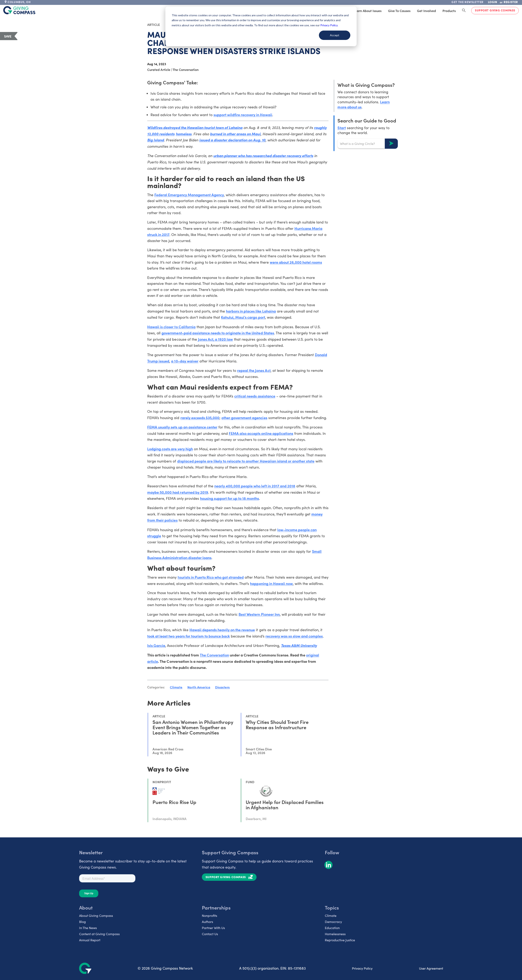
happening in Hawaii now (271, 583)
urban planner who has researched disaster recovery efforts (263, 155)
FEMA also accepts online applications (261, 433)
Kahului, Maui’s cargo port (243, 317)
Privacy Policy (362, 968)
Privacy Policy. (329, 25)
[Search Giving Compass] (464, 10)
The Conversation (214, 654)
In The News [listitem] (88, 928)
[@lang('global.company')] (19, 10)
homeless (183, 133)
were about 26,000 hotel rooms (296, 262)
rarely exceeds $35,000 (199, 417)
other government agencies (244, 417)
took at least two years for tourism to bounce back (188, 636)
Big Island (155, 139)
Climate (176, 687)
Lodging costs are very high (170, 448)
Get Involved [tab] (426, 10)
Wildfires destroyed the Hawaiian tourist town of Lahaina (194, 127)
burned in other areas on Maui (235, 133)
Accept (334, 35)
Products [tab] (449, 10)
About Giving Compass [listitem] (96, 915)
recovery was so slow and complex (294, 636)
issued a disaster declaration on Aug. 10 (232, 139)
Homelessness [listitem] (335, 934)
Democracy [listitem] (333, 921)
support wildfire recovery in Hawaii (242, 114)
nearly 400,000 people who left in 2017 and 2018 (254, 485)
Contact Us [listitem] (210, 934)
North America (198, 687)
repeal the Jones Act (253, 370)
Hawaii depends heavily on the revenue (222, 629)
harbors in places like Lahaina (251, 311)
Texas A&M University (299, 645)
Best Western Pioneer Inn (259, 614)
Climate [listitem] (330, 915)
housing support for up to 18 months (229, 498)
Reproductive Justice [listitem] (340, 940)
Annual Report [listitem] (89, 940)
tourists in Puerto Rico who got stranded (211, 577)
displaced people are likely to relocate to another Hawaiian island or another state (246, 461)
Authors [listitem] (207, 921)
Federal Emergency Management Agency (189, 194)
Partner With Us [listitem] (213, 928)
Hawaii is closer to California (171, 326)
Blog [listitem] (82, 921)
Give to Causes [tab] (399, 10)
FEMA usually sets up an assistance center (182, 426)
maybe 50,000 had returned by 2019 (177, 492)
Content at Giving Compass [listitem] (99, 934)
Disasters (222, 687)
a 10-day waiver (184, 360)
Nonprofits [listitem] (209, 915)
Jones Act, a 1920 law (215, 339)
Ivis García (156, 645)
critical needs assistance (254, 396)
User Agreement (431, 968)
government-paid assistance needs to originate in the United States (217, 332)
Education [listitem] (332, 928)
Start (341, 127)
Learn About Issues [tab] (367, 10)
